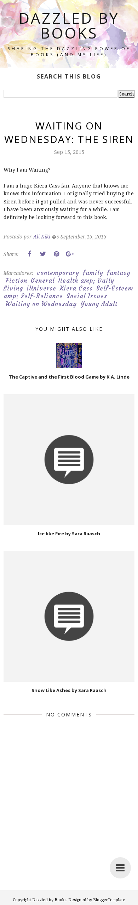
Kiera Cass (76, 288)
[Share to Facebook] (29, 254)
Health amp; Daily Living (59, 284)
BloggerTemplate (109, 899)
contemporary (58, 273)
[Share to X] (42, 254)
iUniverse (41, 288)
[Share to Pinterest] (56, 254)
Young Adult (98, 304)
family (93, 273)
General (42, 280)
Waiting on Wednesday (41, 304)
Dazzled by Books (69, 25)
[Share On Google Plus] (69, 254)
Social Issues (87, 296)
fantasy (119, 273)
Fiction (16, 280)
